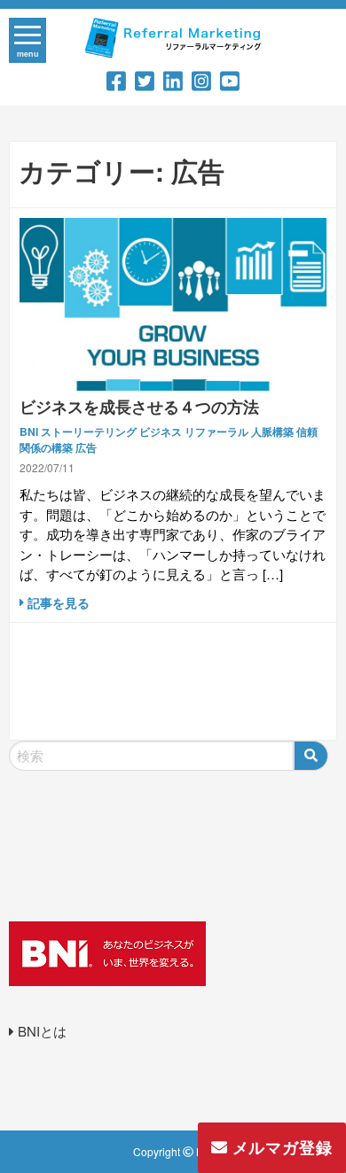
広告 (86, 447)
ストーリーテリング (89, 431)
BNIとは (40, 1031)
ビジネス (160, 431)
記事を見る (57, 602)
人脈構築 (272, 431)
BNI (29, 431)
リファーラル (216, 431)
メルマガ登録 (280, 1147)
